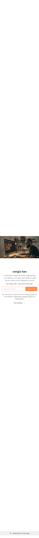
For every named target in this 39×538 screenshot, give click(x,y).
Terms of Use (30, 294)
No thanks (18, 303)
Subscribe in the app (21, 533)
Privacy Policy (19, 299)
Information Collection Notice (23, 296)
